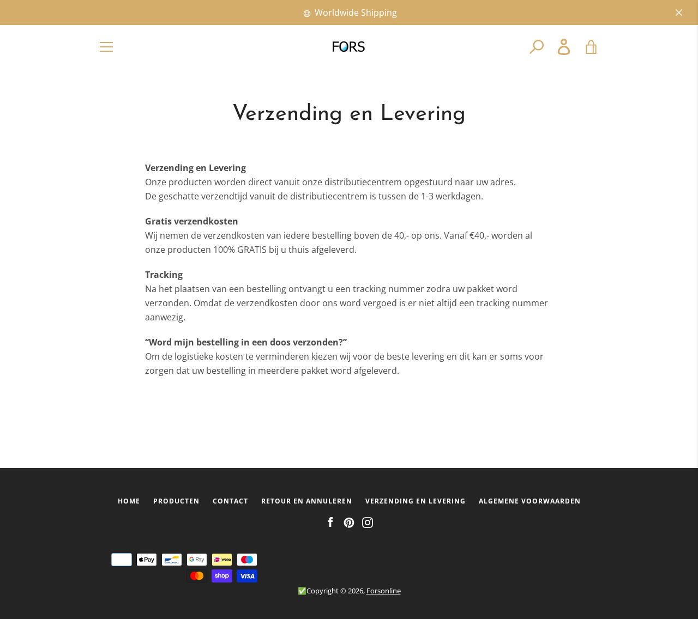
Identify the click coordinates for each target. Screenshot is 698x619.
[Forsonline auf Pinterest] (349, 521)
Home (129, 501)
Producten (176, 501)
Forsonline (383, 591)
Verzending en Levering (415, 501)
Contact (230, 501)
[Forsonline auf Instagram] (367, 521)
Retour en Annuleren (306, 501)
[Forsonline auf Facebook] (330, 521)
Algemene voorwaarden (530, 501)
